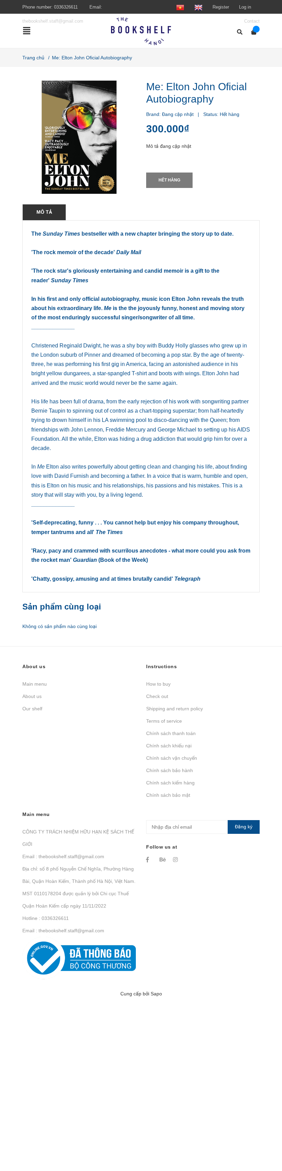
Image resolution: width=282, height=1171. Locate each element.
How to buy (158, 684)
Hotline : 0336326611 (45, 918)
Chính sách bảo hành (169, 770)
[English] (198, 7)
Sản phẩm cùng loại (61, 606)
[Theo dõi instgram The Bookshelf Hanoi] (176, 859)
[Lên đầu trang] (263, 1138)
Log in (245, 7)
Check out (157, 696)
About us (32, 696)
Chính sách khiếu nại (169, 745)
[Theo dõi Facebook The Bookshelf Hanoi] (149, 859)
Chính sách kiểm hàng (170, 782)
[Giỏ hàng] (251, 32)
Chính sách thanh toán (171, 733)
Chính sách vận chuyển (171, 758)
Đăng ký (243, 826)
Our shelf (32, 708)
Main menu (34, 684)
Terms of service (164, 721)
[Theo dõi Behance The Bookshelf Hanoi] (163, 859)
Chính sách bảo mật (168, 795)
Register (221, 7)
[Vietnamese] (180, 7)
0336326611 (66, 7)
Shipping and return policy (174, 708)
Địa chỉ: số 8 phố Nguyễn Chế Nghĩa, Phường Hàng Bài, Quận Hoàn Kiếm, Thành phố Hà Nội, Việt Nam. (78, 875)
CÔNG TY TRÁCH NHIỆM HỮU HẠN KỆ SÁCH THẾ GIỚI (78, 838)
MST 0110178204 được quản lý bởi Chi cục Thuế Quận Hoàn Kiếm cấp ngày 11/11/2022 (75, 900)
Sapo (156, 993)
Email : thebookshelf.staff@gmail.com (63, 856)
